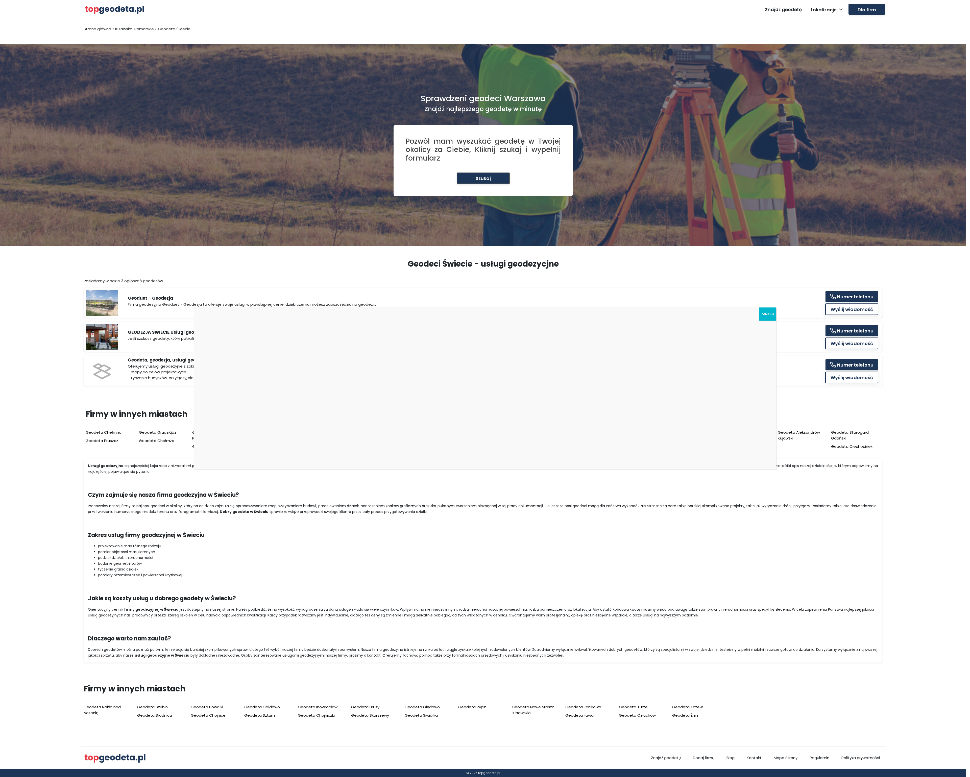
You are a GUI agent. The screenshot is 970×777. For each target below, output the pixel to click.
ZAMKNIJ (767, 314)
